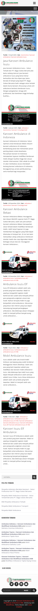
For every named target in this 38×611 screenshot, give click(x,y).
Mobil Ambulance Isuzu (17, 355)
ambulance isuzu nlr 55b (10, 280)
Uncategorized (22, 130)
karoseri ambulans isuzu (18, 57)
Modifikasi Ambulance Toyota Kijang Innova (21, 561)
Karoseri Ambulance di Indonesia (16, 135)
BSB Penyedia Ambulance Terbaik (13, 502)
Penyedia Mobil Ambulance (11, 510)
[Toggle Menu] (35, 8)
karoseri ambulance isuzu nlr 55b (19, 425)
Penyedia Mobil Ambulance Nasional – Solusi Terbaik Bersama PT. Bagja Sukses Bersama (17, 497)
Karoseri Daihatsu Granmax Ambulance (16, 527)
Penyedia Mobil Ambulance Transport (15, 506)
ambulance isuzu (8, 278)
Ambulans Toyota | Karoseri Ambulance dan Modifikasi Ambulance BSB (18, 533)
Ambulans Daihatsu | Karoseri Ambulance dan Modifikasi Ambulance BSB (18, 525)
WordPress (10, 605)
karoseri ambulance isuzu (11, 423)
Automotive (24, 55)
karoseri (14, 130)
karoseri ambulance (26, 421)
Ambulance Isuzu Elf (15, 284)
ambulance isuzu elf (21, 278)
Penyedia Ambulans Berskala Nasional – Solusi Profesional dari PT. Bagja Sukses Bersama (18, 490)
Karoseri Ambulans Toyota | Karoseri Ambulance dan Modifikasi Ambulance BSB (17, 558)
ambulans (25, 128)
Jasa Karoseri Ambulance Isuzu (18, 62)
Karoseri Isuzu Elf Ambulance (13, 430)
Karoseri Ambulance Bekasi (15, 210)
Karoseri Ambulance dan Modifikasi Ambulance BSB (19, 602)
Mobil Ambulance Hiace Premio (16, 551)
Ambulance (28, 276)
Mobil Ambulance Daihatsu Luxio (16, 543)
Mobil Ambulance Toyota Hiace (16, 535)
